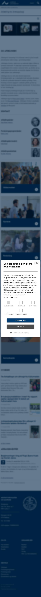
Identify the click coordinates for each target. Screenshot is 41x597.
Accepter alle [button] (20, 320)
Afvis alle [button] (20, 327)
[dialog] (20, 298)
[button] (20, 333)
